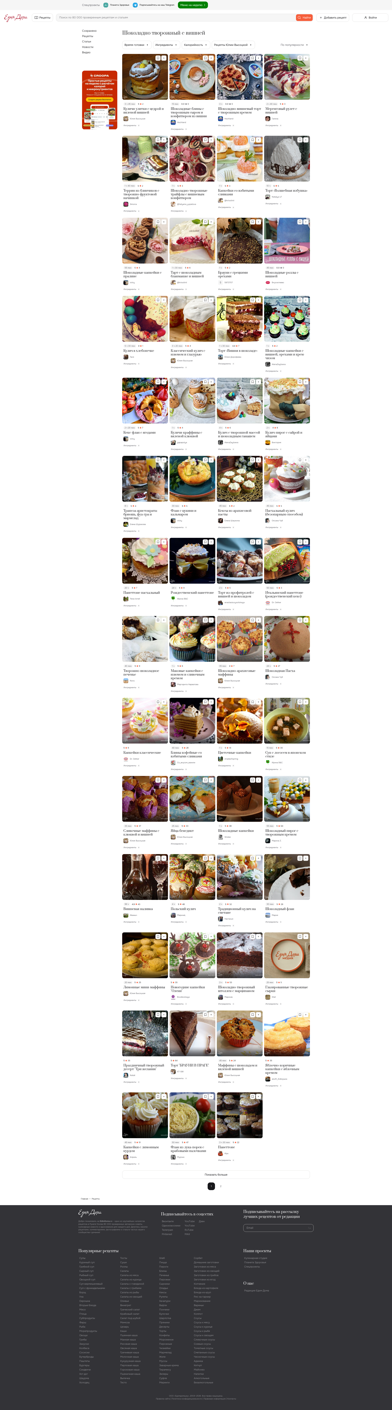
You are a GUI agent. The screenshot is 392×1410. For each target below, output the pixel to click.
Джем (197, 1309)
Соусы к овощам (203, 1335)
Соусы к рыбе (202, 1331)
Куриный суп (87, 1262)
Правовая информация (215, 1398)
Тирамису (165, 1369)
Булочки (164, 1313)
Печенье (164, 1275)
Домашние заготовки (206, 1262)
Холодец (84, 1382)
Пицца (163, 1262)
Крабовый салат (129, 1313)
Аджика (198, 1361)
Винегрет (125, 1305)
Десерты (164, 1326)
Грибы (83, 1339)
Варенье (199, 1305)
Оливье (124, 1301)
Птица (83, 1313)
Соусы (198, 1318)
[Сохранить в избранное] (158, 58)
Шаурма (84, 1378)
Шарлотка (165, 1318)
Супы (82, 1258)
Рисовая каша (128, 1343)
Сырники (164, 1283)
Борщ (82, 1292)
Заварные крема (169, 1365)
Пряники (164, 1322)
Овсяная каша (128, 1348)
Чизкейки (165, 1348)
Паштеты (84, 1361)
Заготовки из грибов (206, 1275)
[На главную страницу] (16, 17)
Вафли (163, 1305)
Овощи (83, 1335)
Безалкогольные (203, 1382)
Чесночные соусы (204, 1356)
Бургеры (84, 1365)
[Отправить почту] (309, 1227)
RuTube (189, 1229)
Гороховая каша (129, 1369)
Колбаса (84, 1348)
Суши (123, 1262)
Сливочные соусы (204, 1339)
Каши (123, 1331)
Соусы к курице (203, 1326)
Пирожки (164, 1279)
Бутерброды (86, 1356)
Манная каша (128, 1339)
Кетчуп (198, 1365)
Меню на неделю (191, 5)
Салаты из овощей (131, 1296)
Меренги (164, 1382)
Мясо (82, 1309)
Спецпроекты (252, 1266)
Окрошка (84, 1301)
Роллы (124, 1266)
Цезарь (124, 1326)
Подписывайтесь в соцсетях (187, 1214)
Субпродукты (87, 1318)
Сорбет (198, 1258)
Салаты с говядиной (132, 1283)
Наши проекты (257, 1251)
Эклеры (163, 1374)
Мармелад (165, 1352)
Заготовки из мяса (205, 1266)
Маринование (202, 1301)
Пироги (163, 1266)
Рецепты (87, 36)
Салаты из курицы (130, 1279)
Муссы (163, 1361)
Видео (86, 52)
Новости (87, 47)
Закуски (84, 1343)
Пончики (164, 1309)
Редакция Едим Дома (256, 1290)
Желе (162, 1356)
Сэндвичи (85, 1369)
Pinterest (167, 1234)
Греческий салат (130, 1309)
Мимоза (125, 1322)
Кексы (162, 1292)
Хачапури (164, 1301)
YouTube (190, 1221)
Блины (163, 1271)
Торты (162, 1331)
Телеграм (167, 1229)
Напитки (199, 1374)
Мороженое (166, 1339)
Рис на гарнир (202, 1296)
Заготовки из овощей (206, 1271)
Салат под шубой (130, 1318)
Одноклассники (171, 1225)
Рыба (82, 1326)
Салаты (124, 1271)
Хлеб (162, 1258)
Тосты (123, 1258)
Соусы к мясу (202, 1322)
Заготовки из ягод (204, 1279)
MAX (187, 1234)
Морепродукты (88, 1331)
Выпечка (125, 1378)
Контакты (231, 1398)
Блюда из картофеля (206, 1288)
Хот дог (83, 1374)
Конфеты (164, 1335)
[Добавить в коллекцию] (163, 58)
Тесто (123, 1382)
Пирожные (165, 1343)
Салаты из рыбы (129, 1292)
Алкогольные (201, 1378)
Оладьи (163, 1288)
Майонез (199, 1369)
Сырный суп (86, 1271)
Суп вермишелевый (91, 1283)
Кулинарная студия (255, 1258)
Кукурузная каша (130, 1361)
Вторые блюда (87, 1305)
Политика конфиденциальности (187, 1398)
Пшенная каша (129, 1335)
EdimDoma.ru (106, 1221)
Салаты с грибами (130, 1288)
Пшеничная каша (130, 1374)
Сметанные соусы (204, 1352)
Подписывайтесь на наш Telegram (156, 5)
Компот (198, 1313)
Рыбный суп (86, 1275)
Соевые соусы (202, 1343)
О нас (248, 1283)
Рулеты (163, 1296)
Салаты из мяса (129, 1275)
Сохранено (89, 30)
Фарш (82, 1322)
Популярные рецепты (98, 1251)
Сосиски (84, 1352)
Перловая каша (129, 1365)
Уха (81, 1296)
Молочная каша (129, 1356)
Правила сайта (163, 1398)
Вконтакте (168, 1221)
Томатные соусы (203, 1348)
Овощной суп (87, 1279)
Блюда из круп (202, 1292)
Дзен (202, 1221)
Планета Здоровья (119, 5)
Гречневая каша (129, 1352)
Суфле (163, 1378)
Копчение (199, 1283)
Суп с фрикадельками (92, 1288)
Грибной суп (86, 1266)
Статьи (86, 41)
